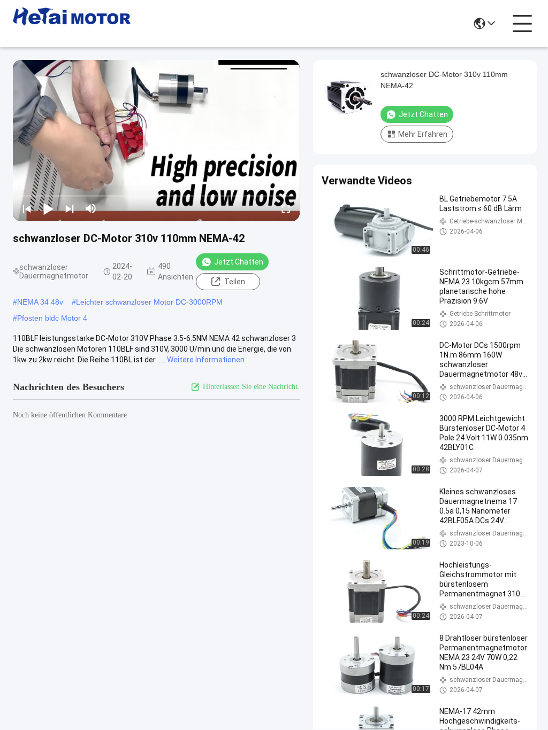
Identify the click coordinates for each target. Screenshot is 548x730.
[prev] (26, 208)
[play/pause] (48, 208)
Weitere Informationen (206, 359)
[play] (156, 140)
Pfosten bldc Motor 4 (52, 318)
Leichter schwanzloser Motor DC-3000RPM (149, 302)
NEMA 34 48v (40, 302)
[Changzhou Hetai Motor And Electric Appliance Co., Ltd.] (72, 23)
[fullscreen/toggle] (285, 208)
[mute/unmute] (91, 208)
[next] (69, 208)
